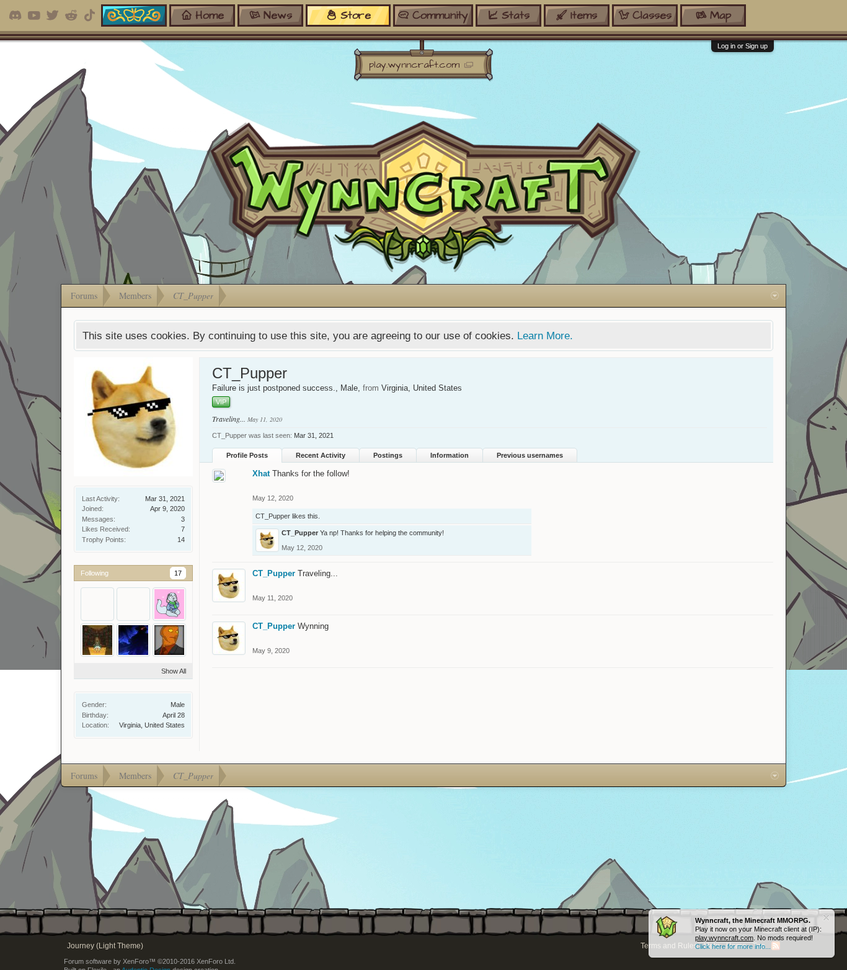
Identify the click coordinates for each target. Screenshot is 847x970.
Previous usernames (530, 455)
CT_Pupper (272, 516)
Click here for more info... (733, 946)
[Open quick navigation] (775, 295)
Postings (387, 455)
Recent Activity (320, 455)
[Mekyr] (169, 640)
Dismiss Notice (826, 917)
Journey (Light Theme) (105, 945)
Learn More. (545, 335)
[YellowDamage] (97, 604)
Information (449, 455)
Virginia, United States (152, 725)
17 (178, 573)
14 (181, 539)
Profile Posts (247, 455)
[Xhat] (133, 604)
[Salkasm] (97, 640)
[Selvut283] (169, 604)
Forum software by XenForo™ (150, 961)
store (355, 15)
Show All (173, 671)
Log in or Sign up (742, 46)
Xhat (261, 473)
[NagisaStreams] (133, 640)
